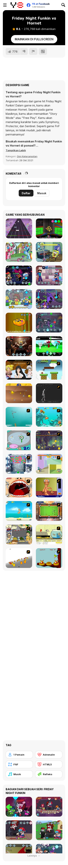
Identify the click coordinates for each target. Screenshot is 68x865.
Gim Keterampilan (27, 156)
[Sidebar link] (5, 5)
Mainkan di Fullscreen (34, 39)
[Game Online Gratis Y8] (17, 5)
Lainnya (32, 855)
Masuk (41, 193)
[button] (16, 150)
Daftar (26, 193)
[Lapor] (33, 51)
